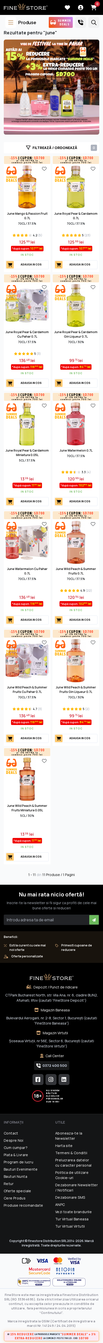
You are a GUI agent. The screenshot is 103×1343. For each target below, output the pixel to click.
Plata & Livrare (16, 1154)
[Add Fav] (44, 168)
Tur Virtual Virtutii (70, 1226)
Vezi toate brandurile (73, 1211)
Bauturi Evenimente (21, 1169)
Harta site (64, 1145)
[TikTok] (64, 1079)
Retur (9, 1183)
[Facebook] (38, 1079)
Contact (11, 1133)
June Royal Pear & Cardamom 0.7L (76, 215)
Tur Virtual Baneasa (71, 1219)
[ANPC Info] (35, 1282)
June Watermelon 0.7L (76, 450)
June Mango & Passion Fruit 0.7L (27, 215)
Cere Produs (15, 1198)
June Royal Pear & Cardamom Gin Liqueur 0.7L (76, 334)
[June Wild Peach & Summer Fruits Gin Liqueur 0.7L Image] (76, 660)
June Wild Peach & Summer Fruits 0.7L (76, 571)
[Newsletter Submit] (94, 920)
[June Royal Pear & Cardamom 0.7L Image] (76, 186)
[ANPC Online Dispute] (69, 1282)
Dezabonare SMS (70, 1197)
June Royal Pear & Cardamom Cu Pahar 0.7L (27, 334)
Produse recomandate (23, 1205)
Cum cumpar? (16, 1147)
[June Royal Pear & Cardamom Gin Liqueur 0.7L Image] (76, 305)
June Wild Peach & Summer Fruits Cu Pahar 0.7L (27, 689)
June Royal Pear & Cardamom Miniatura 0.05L (27, 452)
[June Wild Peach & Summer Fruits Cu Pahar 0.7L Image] (27, 660)
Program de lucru (18, 1162)
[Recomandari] (51, 87)
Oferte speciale (17, 1190)
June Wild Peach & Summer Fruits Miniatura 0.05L (27, 808)
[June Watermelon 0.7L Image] (76, 423)
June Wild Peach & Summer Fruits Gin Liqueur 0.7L (76, 689)
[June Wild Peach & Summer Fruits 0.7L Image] (76, 542)
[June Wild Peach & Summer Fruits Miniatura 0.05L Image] (27, 778)
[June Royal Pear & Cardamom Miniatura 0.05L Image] (27, 423)
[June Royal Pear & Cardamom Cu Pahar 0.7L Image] (27, 305)
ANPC (60, 1204)
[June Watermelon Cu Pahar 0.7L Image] (27, 542)
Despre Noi (14, 1140)
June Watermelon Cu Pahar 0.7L (27, 571)
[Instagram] (51, 1079)
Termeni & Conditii (71, 1152)
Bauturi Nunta (15, 1176)
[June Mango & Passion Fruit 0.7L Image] (27, 186)
